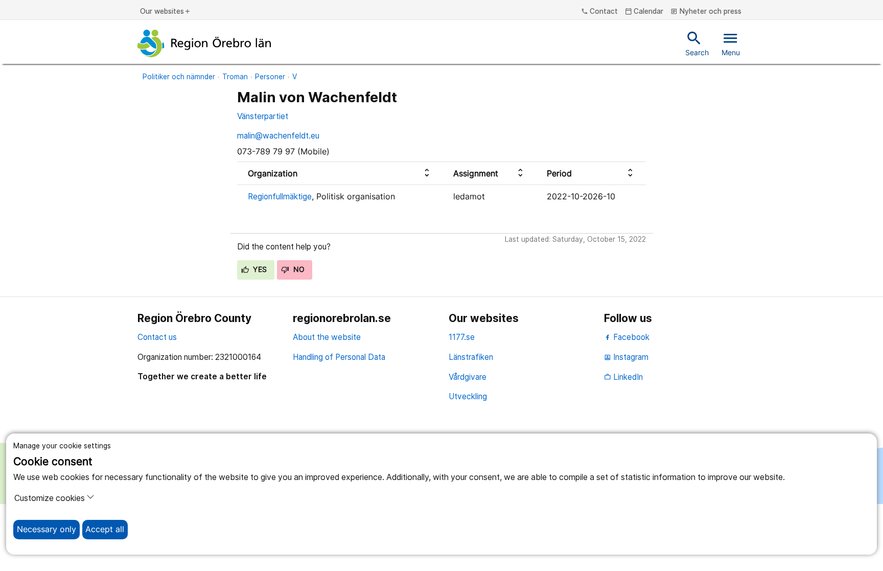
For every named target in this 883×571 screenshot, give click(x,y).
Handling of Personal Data (339, 357)
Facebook (630, 337)
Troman (235, 77)
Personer (270, 77)
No (298, 269)
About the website (327, 337)
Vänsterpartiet (262, 116)
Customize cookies (49, 498)
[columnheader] (340, 173)
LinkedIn (623, 377)
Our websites (165, 11)
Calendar (644, 11)
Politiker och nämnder (179, 77)
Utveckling (468, 396)
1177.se (462, 337)
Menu (731, 43)
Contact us (157, 337)
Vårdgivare (467, 377)
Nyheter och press (705, 11)
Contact (599, 11)
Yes (259, 269)
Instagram (626, 357)
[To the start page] (204, 43)
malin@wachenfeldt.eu (278, 136)
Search (697, 43)
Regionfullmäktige (280, 196)
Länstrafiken (471, 357)
